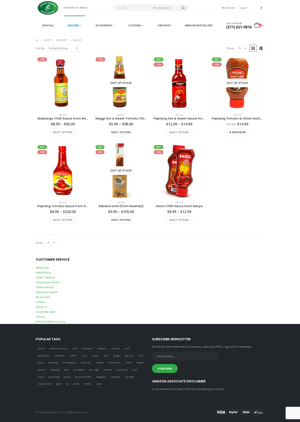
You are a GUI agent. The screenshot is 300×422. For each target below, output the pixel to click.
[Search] (183, 7)
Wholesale (42, 267)
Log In (243, 7)
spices (67, 376)
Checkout (164, 25)
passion (41, 369)
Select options (63, 132)
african (41, 348)
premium (122, 369)
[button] (253, 48)
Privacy (40, 316)
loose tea (86, 362)
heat (140, 355)
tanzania (115, 376)
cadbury (101, 348)
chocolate (59, 355)
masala (99, 362)
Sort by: (40, 48)
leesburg (53, 362)
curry (84, 355)
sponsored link (83, 376)
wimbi (87, 383)
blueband (87, 348)
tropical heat (44, 383)
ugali (58, 383)
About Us (41, 307)
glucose (129, 355)
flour (106, 355)
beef (75, 348)
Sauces (63, 114)
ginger (117, 355)
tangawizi (101, 376)
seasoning (53, 376)
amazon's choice (59, 348)
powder (108, 369)
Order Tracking (45, 277)
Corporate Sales (46, 312)
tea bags (129, 376)
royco (40, 376)
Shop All (48, 25)
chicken (115, 348)
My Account (228, 7)
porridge (94, 369)
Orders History (45, 287)
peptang (54, 369)
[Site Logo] (48, 8)
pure (134, 369)
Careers (41, 302)
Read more (239, 132)
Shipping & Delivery (48, 282)
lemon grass (69, 362)
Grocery (73, 25)
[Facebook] (261, 7)
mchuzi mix (114, 362)
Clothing (134, 25)
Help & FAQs (43, 272)
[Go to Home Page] (37, 40)
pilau (66, 369)
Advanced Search (47, 292)
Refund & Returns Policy (51, 321)
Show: (230, 48)
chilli (126, 348)
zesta (99, 383)
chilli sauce (43, 355)
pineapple (79, 369)
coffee (73, 355)
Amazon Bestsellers (198, 25)
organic (140, 362)
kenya (40, 362)
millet (128, 362)
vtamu (76, 383)
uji (67, 383)
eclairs (95, 355)
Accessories (104, 25)
